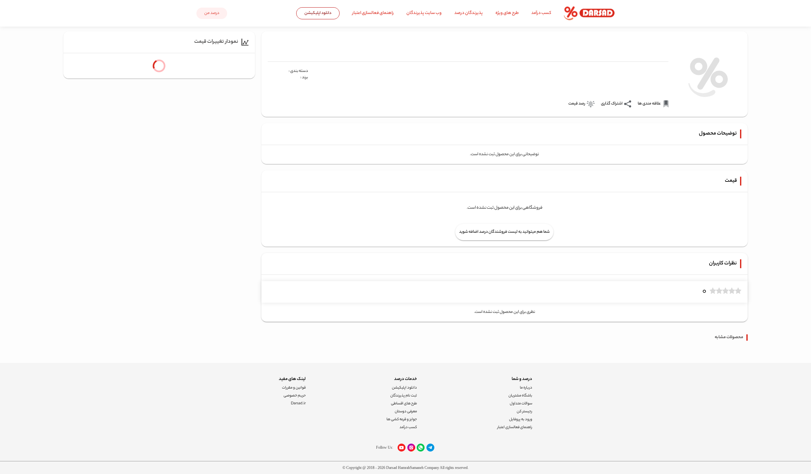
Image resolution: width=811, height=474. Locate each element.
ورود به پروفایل (520, 419)
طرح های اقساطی (404, 404)
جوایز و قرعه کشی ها (401, 419)
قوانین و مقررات (294, 388)
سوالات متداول (521, 404)
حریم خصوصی (295, 396)
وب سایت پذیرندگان (424, 13)
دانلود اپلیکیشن (317, 13)
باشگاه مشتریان (520, 396)
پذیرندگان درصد (468, 13)
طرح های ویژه (507, 13)
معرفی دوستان (406, 411)
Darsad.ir (298, 404)
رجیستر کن (524, 411)
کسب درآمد (541, 13)
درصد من (211, 13)
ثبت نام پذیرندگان (403, 396)
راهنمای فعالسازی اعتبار (373, 13)
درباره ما (526, 388)
